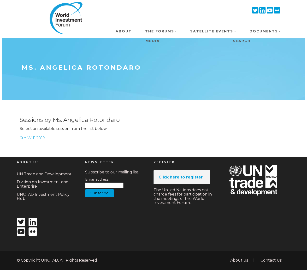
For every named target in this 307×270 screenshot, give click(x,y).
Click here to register (181, 177)
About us (239, 260)
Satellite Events (211, 31)
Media (153, 41)
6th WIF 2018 (32, 138)
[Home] (64, 9)
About (124, 31)
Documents (263, 31)
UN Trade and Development (44, 174)
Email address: (97, 179)
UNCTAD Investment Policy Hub (43, 196)
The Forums (159, 31)
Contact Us (271, 260)
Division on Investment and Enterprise (43, 184)
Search (242, 41)
